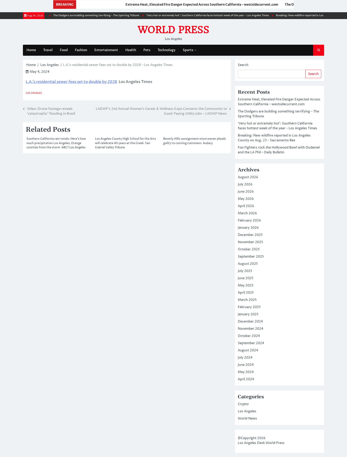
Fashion (81, 50)
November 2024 (250, 329)
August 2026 (248, 177)
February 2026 (249, 220)
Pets (146, 50)
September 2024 (251, 343)
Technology (167, 50)
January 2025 (248, 314)
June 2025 (245, 278)
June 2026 (246, 191)
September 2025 (251, 256)
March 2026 (247, 213)
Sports (188, 50)
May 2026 (246, 199)
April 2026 (246, 206)
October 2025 (249, 249)
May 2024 (246, 372)
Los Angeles (34, 93)
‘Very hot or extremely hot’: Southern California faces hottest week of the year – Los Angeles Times (199, 15)
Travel (48, 50)
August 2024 (248, 350)
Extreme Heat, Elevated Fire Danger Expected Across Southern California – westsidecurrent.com (191, 4)
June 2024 (246, 365)
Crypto (243, 404)
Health (130, 50)
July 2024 (245, 357)
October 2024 (249, 336)
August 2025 (248, 264)
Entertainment (106, 50)
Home (31, 50)
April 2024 (246, 379)
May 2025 (245, 285)
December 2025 (250, 235)
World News (247, 418)
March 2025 (247, 300)
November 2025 (250, 242)
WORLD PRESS (173, 29)
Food (64, 50)
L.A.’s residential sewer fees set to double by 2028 (71, 81)
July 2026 (245, 184)
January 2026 (248, 227)
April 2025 (246, 292)
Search (243, 65)
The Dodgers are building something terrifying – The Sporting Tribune (88, 15)
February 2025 (249, 307)
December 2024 (250, 321)
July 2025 (245, 271)
